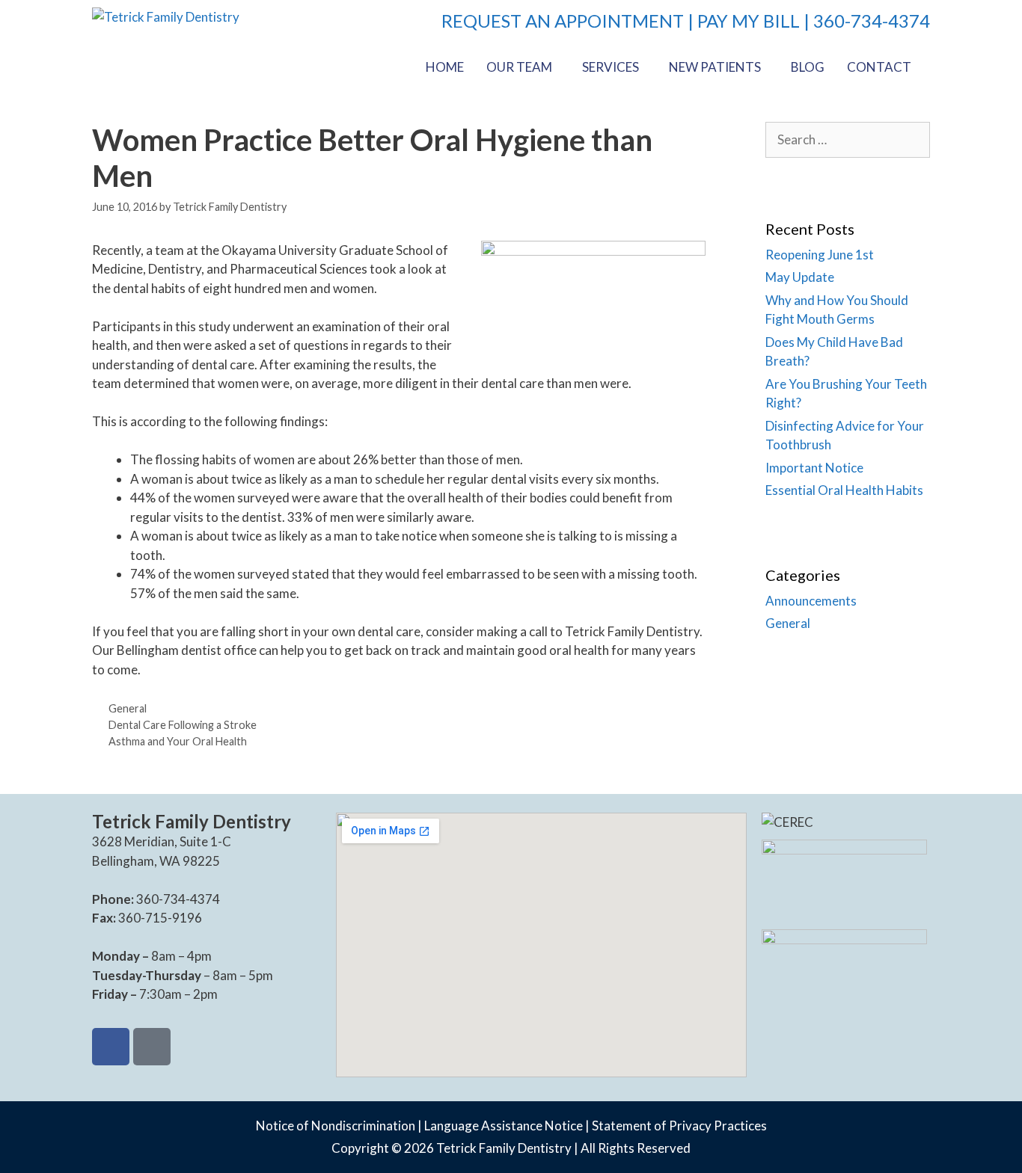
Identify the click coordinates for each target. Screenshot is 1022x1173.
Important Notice (814, 467)
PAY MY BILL (748, 20)
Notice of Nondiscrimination (335, 1125)
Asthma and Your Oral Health (177, 741)
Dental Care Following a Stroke (182, 724)
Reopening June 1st (819, 254)
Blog (807, 67)
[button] (523, 66)
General (127, 708)
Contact (879, 67)
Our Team (519, 67)
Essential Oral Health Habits (844, 490)
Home (445, 67)
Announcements (811, 601)
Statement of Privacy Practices (679, 1125)
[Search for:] (847, 139)
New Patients (715, 67)
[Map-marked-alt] (152, 1046)
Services (610, 67)
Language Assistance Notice (503, 1125)
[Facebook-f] (110, 1046)
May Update (799, 277)
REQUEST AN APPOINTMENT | (569, 20)
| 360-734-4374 (865, 20)
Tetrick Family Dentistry (504, 1148)
